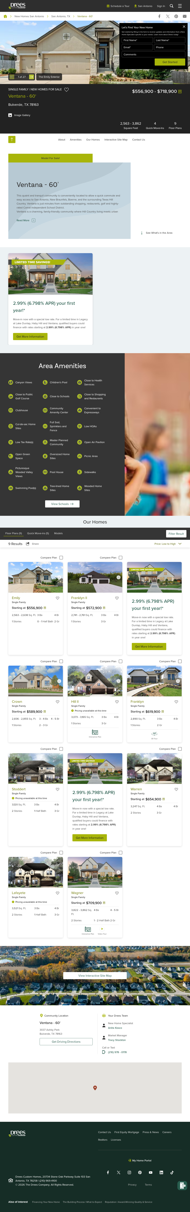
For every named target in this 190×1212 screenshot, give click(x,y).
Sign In (161, 6)
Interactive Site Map (116, 139)
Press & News (151, 1132)
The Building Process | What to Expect (82, 1202)
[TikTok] (172, 1172)
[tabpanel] (95, 743)
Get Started (170, 62)
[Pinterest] (140, 1172)
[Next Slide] (31, 76)
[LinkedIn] (161, 1172)
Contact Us (138, 139)
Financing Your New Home (46, 1202)
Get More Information (30, 336)
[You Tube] (150, 1172)
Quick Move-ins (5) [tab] (38, 533)
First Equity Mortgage (126, 1132)
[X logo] (118, 1172)
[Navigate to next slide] (59, 577)
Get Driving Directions (66, 1041)
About (61, 139)
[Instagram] (129, 1172)
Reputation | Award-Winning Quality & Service (128, 1202)
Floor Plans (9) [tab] (13, 533)
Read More (23, 220)
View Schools (60, 504)
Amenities (75, 139)
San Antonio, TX (60, 16)
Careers (166, 1132)
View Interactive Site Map (95, 975)
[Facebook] (108, 1172)
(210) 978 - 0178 (117, 1052)
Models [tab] (58, 533)
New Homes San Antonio (29, 16)
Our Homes (93, 139)
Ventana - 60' (85, 16)
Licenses (116, 1140)
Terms (148, 1184)
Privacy (132, 1184)
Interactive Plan (95, 737)
